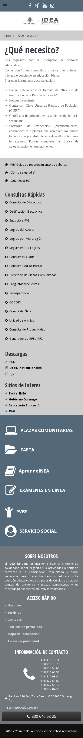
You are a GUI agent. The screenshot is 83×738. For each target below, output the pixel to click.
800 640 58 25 (43, 716)
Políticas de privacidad (24, 627)
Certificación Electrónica (25, 211)
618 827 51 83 (50, 681)
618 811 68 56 (50, 672)
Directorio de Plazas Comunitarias (32, 275)
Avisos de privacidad (23, 641)
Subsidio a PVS (19, 220)
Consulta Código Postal (25, 266)
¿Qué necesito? (19, 180)
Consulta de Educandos (25, 202)
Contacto (14, 620)
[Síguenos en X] (37, 5)
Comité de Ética (20, 311)
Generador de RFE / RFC (26, 338)
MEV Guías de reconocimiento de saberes (38, 165)
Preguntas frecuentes (24, 284)
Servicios (14, 612)
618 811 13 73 (50, 664)
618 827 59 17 (50, 685)
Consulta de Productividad (27, 329)
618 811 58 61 (50, 668)
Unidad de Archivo (21, 320)
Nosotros (14, 605)
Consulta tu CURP (21, 257)
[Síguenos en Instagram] (52, 5)
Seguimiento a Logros (24, 248)
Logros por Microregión (25, 238)
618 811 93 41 (50, 676)
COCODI (15, 302)
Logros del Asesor (21, 230)
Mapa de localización (23, 634)
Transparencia (19, 293)
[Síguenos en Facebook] (30, 5)
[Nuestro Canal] (44, 5)
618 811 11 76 (50, 659)
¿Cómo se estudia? (22, 172)
